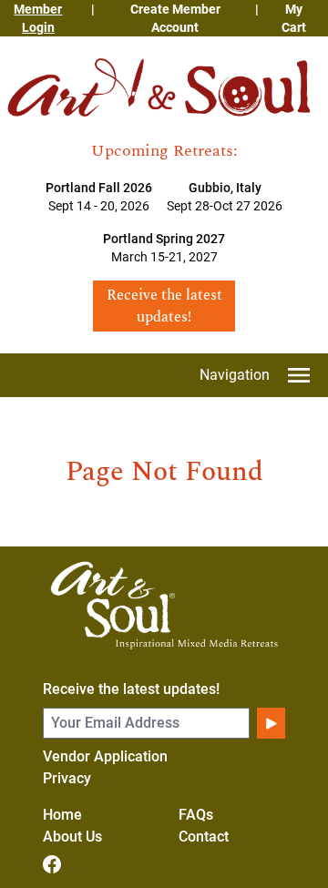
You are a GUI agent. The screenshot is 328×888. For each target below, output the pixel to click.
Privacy (67, 778)
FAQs (196, 814)
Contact (204, 836)
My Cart (294, 18)
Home (62, 814)
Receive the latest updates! (131, 689)
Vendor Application (105, 756)
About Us (72, 836)
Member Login (38, 18)
